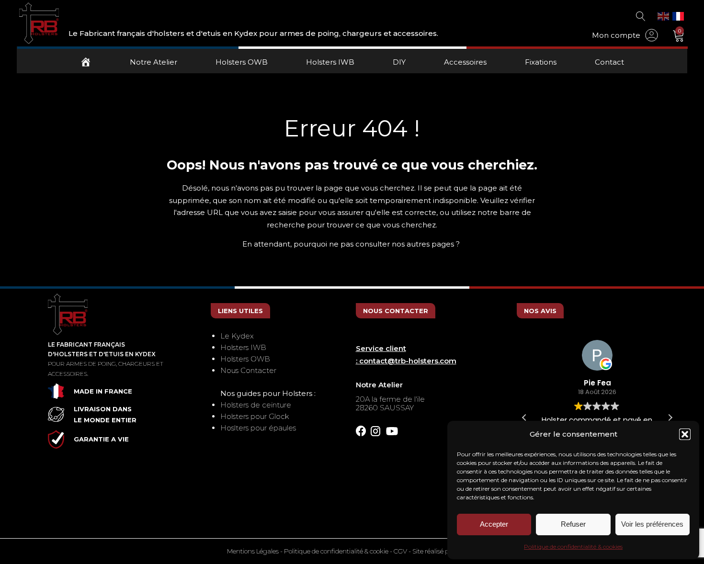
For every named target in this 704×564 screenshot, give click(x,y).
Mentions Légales (253, 551)
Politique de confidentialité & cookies (573, 546)
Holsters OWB (242, 62)
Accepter (494, 524)
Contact (609, 62)
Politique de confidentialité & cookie (336, 551)
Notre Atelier (153, 62)
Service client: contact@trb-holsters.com (406, 354)
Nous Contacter (248, 370)
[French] (678, 15)
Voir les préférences (652, 524)
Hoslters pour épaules (258, 427)
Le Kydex (237, 335)
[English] (664, 15)
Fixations (540, 62)
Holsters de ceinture (255, 404)
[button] (685, 434)
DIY (399, 62)
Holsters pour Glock (254, 416)
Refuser (573, 524)
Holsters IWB (330, 62)
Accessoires (465, 62)
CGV (400, 551)
